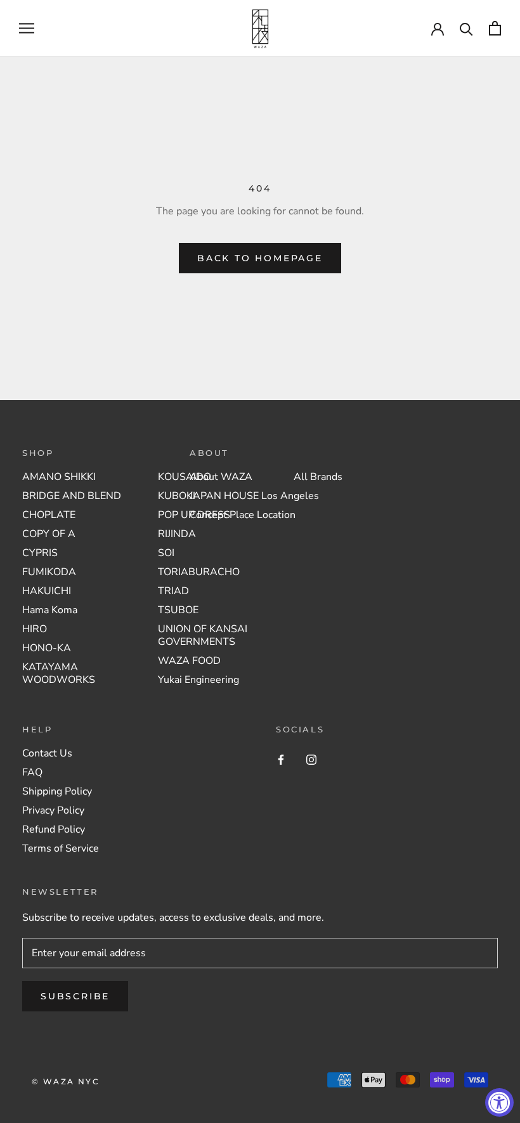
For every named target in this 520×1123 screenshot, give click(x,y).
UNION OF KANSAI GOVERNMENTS (202, 635)
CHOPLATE (48, 515)
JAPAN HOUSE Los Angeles (254, 496)
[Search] (466, 28)
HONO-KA (46, 648)
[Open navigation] (26, 28)
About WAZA (221, 477)
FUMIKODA (49, 572)
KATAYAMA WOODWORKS (58, 673)
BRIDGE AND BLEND (71, 496)
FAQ (32, 772)
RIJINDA (177, 534)
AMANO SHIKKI (59, 477)
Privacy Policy (53, 810)
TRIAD (173, 591)
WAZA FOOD (189, 660)
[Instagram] (311, 759)
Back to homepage (260, 258)
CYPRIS (40, 553)
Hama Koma (49, 610)
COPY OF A (48, 534)
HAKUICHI (46, 591)
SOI (166, 553)
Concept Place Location (243, 515)
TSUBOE (178, 610)
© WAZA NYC (66, 1081)
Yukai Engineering (198, 679)
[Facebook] (281, 759)
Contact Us (47, 753)
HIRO (34, 629)
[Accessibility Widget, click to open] (499, 1102)
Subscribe (75, 996)
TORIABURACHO (199, 572)
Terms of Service (60, 848)
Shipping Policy (57, 791)
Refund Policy (53, 829)
